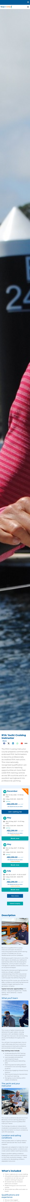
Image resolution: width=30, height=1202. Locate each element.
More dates (15, 896)
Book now (15, 838)
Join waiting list (15, 812)
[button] (28, 2)
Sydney (8, 801)
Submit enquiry (15, 903)
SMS (26, 743)
